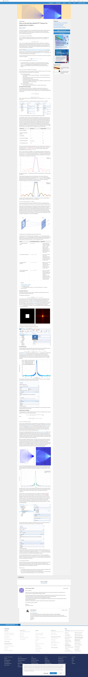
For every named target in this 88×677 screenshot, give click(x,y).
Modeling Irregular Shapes (78, 632)
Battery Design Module (68, 637)
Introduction (37, 639)
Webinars (46, 658)
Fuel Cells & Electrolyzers (8, 639)
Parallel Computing (77, 643)
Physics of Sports (77, 646)
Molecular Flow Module (78, 634)
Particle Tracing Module (78, 644)
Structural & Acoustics (57, 27)
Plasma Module (77, 649)
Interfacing (53, 630)
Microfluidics (22, 634)
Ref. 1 (28, 299)
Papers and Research (21, 663)
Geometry (36, 636)
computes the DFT (34, 60)
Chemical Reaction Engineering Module (68, 645)
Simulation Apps (37, 649)
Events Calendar (47, 661)
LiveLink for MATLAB (54, 634)
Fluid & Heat (22, 630)
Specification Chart (7, 660)
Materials (36, 640)
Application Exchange (34, 663)
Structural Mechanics (54, 645)
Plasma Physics (6, 647)
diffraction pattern (34, 302)
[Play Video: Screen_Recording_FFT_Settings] (35, 337)
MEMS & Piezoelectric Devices (58, 24)
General (37, 630)
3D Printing (66, 632)
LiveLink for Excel (53, 633)
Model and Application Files (22, 658)
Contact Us (73, 663)
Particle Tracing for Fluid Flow (24, 637)
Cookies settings (46, 673)
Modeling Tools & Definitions (39, 643)
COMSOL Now (7, 641)
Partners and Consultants (62, 663)
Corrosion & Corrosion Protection (9, 634)
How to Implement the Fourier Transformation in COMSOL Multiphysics (38, 49)
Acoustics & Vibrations (57, 22)
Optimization (37, 645)
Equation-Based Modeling (39, 634)
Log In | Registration (44, 583)
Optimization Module (78, 641)
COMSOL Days (47, 660)
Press (72, 661)
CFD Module (67, 643)
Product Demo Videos (21, 660)
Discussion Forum (34, 661)
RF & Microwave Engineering (58, 25)
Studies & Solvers (38, 651)
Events (69, 2)
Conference (66, 648)
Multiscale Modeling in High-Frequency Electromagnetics (79, 637)
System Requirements (7, 663)
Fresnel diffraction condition (25, 285)
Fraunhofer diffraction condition (26, 284)
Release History (6, 665)
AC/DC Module (67, 634)
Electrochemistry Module (68, 651)
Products (51, 2)
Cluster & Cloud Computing (39, 633)
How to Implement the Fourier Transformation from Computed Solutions (32, 50)
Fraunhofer (30, 425)
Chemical (6, 630)
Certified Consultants (68, 641)
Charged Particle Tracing (8, 644)
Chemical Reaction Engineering (8, 633)
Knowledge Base (61, 661)
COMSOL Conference (48, 663)
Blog (74, 2)
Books (19, 665)
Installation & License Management (40, 637)
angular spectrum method (42, 431)
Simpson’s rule (42, 52)
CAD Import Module (68, 640)
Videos (64, 2)
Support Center (60, 658)
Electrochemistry (6, 636)
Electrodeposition (7, 637)
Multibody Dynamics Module (79, 635)
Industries (58, 2)
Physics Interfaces (38, 646)
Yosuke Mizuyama (23, 27)
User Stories (20, 661)
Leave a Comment (62, 33)
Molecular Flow (22, 636)
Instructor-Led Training (35, 660)
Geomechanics (53, 639)
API (35, 631)
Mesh (36, 642)
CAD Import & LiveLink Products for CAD (57, 631)
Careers (73, 660)
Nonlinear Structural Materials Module (78, 640)
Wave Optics (64, 27)
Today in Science (54, 647)
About (73, 658)
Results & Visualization (38, 648)
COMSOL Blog (21, 21)
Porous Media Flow (22, 639)
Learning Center (81, 2)
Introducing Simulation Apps (22, 666)
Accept (53, 673)
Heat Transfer (22, 633)
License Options (6, 661)
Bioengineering (67, 638)
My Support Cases (61, 660)
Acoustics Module (67, 635)
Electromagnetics (64, 22)
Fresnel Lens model (23, 353)
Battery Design (6, 631)
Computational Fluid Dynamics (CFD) (25, 631)
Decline (61, 673)
